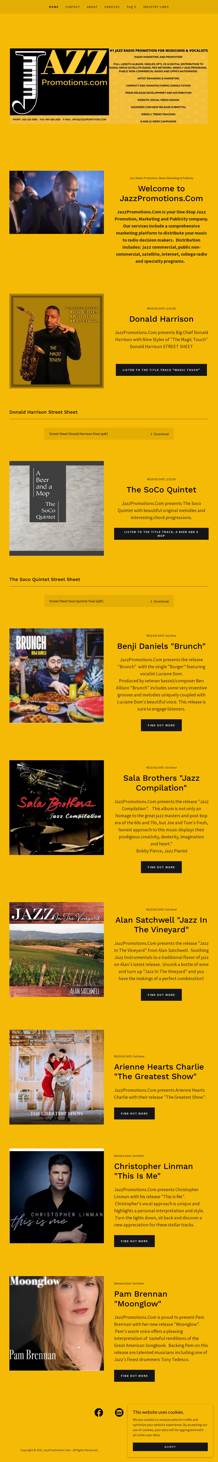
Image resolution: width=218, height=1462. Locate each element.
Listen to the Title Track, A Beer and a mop (161, 534)
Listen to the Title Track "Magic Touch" (161, 370)
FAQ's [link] (131, 7)
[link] (109, 434)
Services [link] (112, 7)
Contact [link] (72, 7)
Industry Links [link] (156, 7)
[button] (159, 433)
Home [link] (54, 7)
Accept (170, 1446)
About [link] (92, 7)
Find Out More (161, 725)
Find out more (134, 1113)
